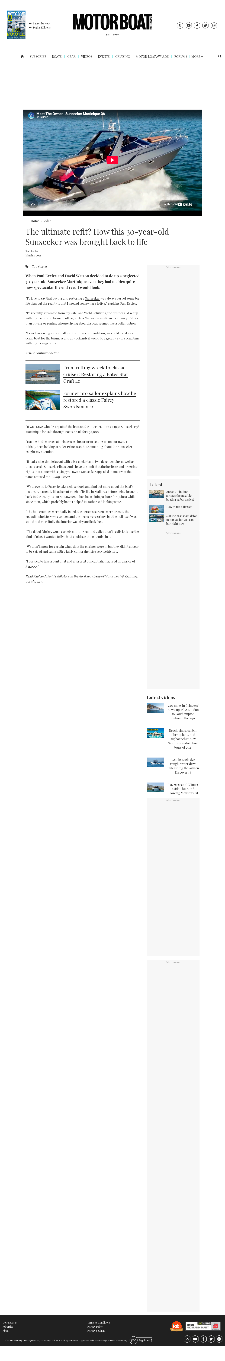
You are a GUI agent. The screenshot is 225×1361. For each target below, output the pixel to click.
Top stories (39, 266)
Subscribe (37, 56)
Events (103, 56)
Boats (56, 56)
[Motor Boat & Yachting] (112, 25)
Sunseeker (92, 298)
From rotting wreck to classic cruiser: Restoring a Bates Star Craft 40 (95, 374)
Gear (71, 56)
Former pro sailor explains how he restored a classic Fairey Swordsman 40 (99, 400)
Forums (180, 56)
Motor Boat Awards (152, 56)
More (196, 56)
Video (47, 221)
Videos (86, 56)
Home (35, 221)
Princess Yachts (71, 442)
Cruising (122, 56)
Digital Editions (41, 27)
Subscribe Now (41, 23)
